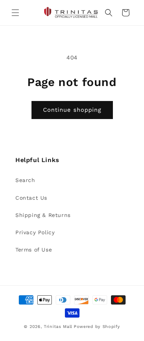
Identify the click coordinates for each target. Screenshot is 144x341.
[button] (15, 12)
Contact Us (31, 198)
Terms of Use (33, 250)
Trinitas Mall (58, 326)
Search (25, 180)
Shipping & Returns (43, 215)
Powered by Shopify (97, 326)
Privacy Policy (35, 232)
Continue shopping (72, 109)
